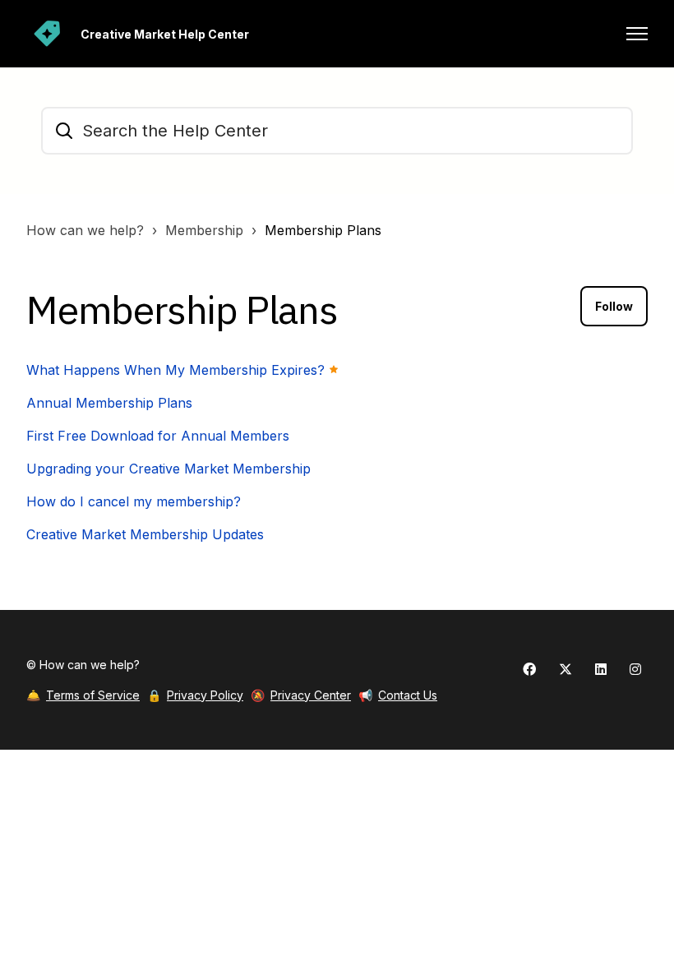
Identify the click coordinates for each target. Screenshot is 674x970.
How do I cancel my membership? (133, 501)
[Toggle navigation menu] (637, 34)
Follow (614, 306)
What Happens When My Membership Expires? (175, 370)
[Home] (46, 33)
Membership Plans (323, 230)
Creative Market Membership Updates (145, 534)
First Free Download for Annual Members (157, 435)
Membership (204, 230)
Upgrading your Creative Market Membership (168, 468)
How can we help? (85, 230)
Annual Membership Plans (109, 403)
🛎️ (83, 695)
